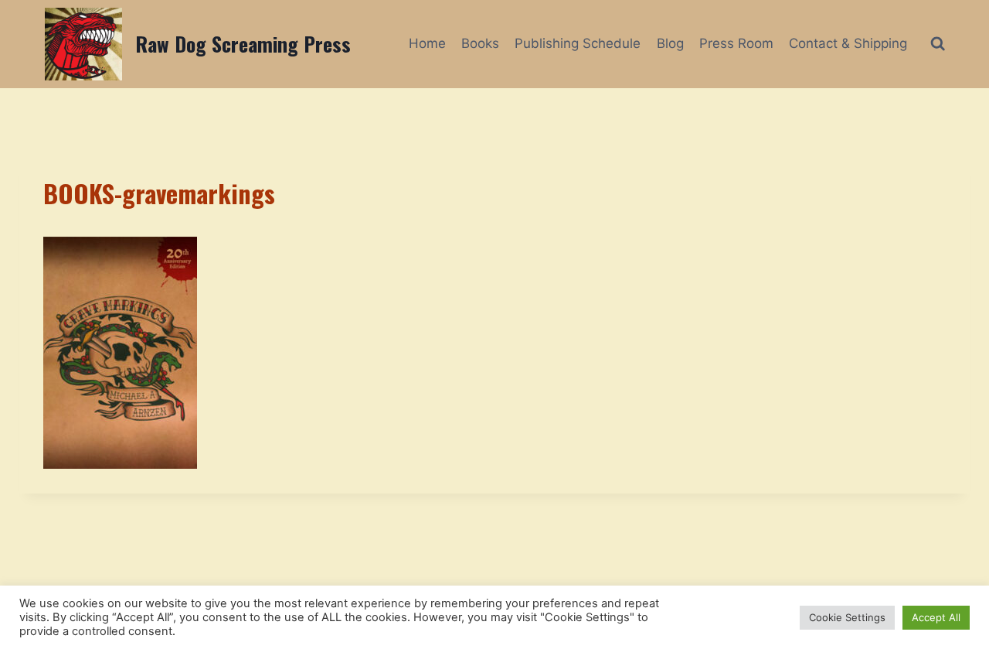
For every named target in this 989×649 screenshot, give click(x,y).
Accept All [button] (936, 617)
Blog (670, 43)
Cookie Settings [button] (847, 617)
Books (480, 43)
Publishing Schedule (578, 43)
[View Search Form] (937, 43)
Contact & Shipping (848, 43)
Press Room (736, 43)
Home (427, 43)
